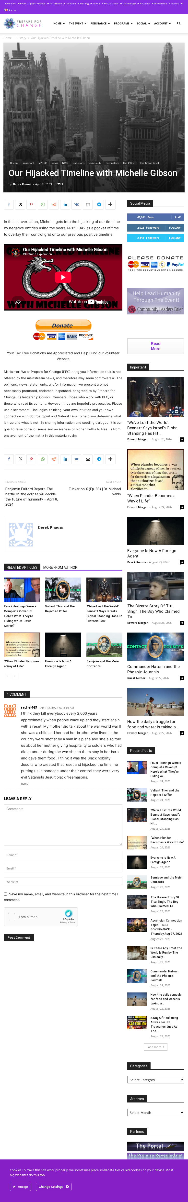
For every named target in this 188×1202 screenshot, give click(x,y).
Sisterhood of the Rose (62, 3)
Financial (145, 3)
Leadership (160, 3)
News (54, 163)
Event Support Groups (33, 3)
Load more (154, 1047)
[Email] (88, 205)
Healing (84, 3)
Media (96, 3)
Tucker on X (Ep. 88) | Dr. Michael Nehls (95, 491)
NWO (65, 163)
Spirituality (95, 163)
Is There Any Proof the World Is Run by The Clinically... (166, 952)
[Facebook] (9, 205)
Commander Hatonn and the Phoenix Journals (164, 976)
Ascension (10, 3)
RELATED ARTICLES (22, 567)
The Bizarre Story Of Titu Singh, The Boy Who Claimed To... (153, 611)
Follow (175, 227)
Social (142, 23)
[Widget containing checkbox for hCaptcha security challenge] (41, 916)
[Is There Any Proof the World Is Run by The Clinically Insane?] (137, 953)
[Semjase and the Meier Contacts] (104, 645)
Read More (156, 346)
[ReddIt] (54, 205)
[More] (110, 205)
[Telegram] (99, 205)
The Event (76, 23)
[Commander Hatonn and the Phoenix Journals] (155, 647)
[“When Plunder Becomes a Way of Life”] (22, 645)
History (21, 38)
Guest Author (136, 678)
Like (178, 217)
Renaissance (111, 3)
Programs (121, 23)
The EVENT (129, 163)
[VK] (76, 205)
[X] (20, 205)
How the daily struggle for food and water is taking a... (166, 999)
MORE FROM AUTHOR (60, 567)
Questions (78, 163)
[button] (179, 23)
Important (28, 163)
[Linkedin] (65, 205)
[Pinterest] (31, 205)
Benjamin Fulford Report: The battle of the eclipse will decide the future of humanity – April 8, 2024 (31, 497)
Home (57, 23)
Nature (175, 3)
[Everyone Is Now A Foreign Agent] (63, 645)
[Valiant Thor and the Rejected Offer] (63, 590)
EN (10, 10)
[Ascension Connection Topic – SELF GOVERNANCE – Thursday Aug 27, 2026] (137, 925)
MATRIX (42, 163)
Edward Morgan (137, 439)
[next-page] (15, 676)
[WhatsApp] (42, 205)
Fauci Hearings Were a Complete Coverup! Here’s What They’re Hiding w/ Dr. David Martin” (20, 616)
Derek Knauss (22, 184)
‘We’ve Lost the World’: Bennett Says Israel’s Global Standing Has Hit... (152, 428)
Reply (24, 783)
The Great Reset (149, 163)
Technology (129, 3)
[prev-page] (7, 676)
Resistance (98, 23)
